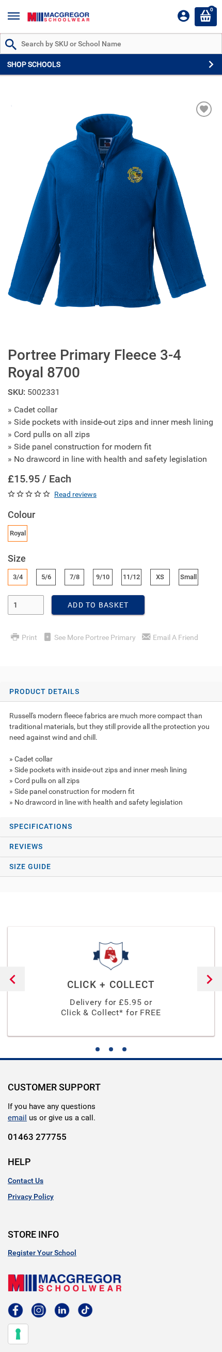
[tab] (111, 749)
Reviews (26, 846)
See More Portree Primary (95, 637)
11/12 (131, 577)
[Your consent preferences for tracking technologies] (18, 1334)
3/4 (18, 577)
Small (188, 577)
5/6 (46, 577)
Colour (21, 514)
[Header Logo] (58, 16)
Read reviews (75, 494)
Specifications (40, 826)
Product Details (44, 691)
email (17, 1117)
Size (17, 558)
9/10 (102, 577)
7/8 (75, 577)
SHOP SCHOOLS (33, 64)
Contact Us (25, 1180)
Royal (18, 533)
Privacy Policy (31, 1196)
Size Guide (30, 866)
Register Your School (42, 1253)
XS (160, 577)
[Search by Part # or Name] (11, 45)
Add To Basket (98, 605)
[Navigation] (13, 17)
